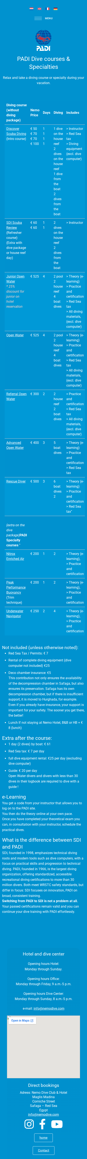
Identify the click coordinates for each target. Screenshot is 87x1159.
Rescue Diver (16, 481)
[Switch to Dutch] (31, 9)
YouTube (57, 1124)
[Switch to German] (56, 9)
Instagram (29, 1124)
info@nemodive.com (49, 1008)
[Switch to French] (48, 9)
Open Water (15, 335)
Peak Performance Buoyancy (16, 587)
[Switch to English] (39, 9)
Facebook (42, 1124)
